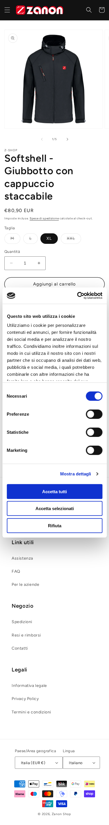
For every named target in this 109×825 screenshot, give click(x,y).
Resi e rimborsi (26, 635)
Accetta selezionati (54, 508)
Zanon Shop (61, 814)
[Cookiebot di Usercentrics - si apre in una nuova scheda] (77, 295)
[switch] (94, 414)
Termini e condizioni (31, 712)
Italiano (76, 763)
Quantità (12, 251)
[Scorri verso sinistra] (41, 139)
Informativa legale (29, 685)
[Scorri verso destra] (67, 139)
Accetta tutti (54, 491)
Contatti (20, 648)
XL (49, 238)
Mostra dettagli (75, 473)
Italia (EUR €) (33, 763)
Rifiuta (54, 525)
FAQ (16, 571)
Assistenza (22, 558)
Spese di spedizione (44, 218)
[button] (7, 9)
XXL (74, 240)
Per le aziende (25, 584)
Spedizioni (22, 621)
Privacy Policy (25, 698)
